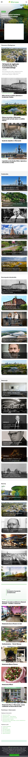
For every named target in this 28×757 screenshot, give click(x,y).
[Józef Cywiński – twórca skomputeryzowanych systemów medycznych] (14, 422)
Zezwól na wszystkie (14, 755)
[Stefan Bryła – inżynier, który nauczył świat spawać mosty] (14, 525)
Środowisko (5, 158)
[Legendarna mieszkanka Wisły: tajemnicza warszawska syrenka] (14, 151)
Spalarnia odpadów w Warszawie (11, 140)
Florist (3, 621)
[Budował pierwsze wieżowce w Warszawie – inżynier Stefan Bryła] (14, 470)
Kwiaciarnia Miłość (7, 684)
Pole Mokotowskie (6, 729)
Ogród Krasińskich (6, 733)
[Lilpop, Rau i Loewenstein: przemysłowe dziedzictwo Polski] (14, 406)
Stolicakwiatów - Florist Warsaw (9, 716)
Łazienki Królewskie (6, 726)
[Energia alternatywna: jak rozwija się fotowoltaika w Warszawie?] (14, 574)
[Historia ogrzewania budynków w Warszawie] (14, 557)
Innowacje (6, 407)
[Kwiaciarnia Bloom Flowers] (14, 654)
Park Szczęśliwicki (6, 730)
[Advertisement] (14, 32)
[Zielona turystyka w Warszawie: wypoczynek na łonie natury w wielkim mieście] (14, 108)
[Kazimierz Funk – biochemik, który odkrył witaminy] (14, 215)
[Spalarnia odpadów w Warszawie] (14, 131)
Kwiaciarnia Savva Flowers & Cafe (12, 624)
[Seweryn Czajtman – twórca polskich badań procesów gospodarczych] (14, 438)
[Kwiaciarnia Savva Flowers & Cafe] (14, 614)
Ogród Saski (5, 727)
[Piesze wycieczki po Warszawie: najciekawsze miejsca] (14, 232)
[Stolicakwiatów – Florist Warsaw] (14, 634)
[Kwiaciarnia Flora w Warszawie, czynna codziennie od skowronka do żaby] (14, 695)
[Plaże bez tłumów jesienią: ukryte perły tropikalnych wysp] (14, 199)
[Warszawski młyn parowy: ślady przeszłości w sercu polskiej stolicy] (14, 303)
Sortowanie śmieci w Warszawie (11, 547)
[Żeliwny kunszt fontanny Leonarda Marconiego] (14, 493)
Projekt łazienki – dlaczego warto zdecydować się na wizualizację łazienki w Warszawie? (13, 394)
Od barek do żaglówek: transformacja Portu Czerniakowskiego (10, 66)
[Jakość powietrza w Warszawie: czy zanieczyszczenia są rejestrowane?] (14, 454)
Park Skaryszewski (6, 731)
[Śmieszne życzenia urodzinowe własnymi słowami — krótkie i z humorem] (14, 592)
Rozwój (3, 11)
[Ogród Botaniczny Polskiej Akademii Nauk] (14, 248)
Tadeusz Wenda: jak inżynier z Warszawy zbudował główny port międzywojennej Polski (11, 355)
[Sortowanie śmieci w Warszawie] (14, 541)
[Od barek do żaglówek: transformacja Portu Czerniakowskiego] (14, 54)
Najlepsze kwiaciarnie (6, 713)
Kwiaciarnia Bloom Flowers (10, 664)
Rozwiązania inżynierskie (7, 93)
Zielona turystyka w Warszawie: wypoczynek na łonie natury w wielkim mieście (13, 119)
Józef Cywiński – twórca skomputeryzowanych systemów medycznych (11, 426)
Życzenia (4, 599)
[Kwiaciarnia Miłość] (14, 675)
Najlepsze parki (5, 724)
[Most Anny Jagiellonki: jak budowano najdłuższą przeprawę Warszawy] (14, 335)
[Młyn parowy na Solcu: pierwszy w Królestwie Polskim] (14, 86)
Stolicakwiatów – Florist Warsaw (11, 644)
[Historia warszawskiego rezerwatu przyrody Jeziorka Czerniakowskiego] (14, 264)
